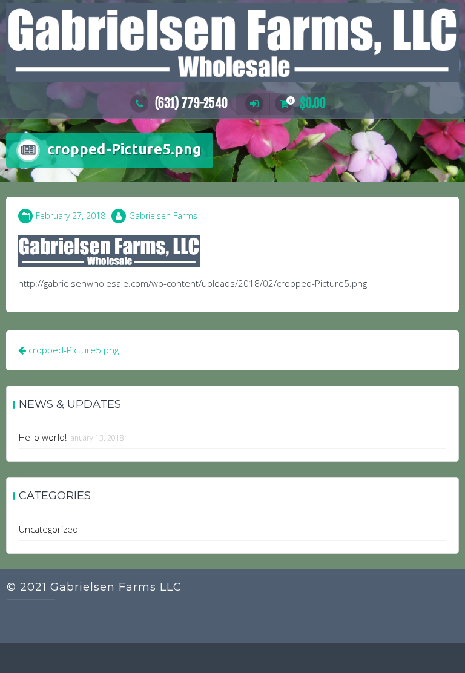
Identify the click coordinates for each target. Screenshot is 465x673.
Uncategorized (48, 529)
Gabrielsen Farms (163, 216)
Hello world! (43, 437)
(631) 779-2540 (191, 103)
